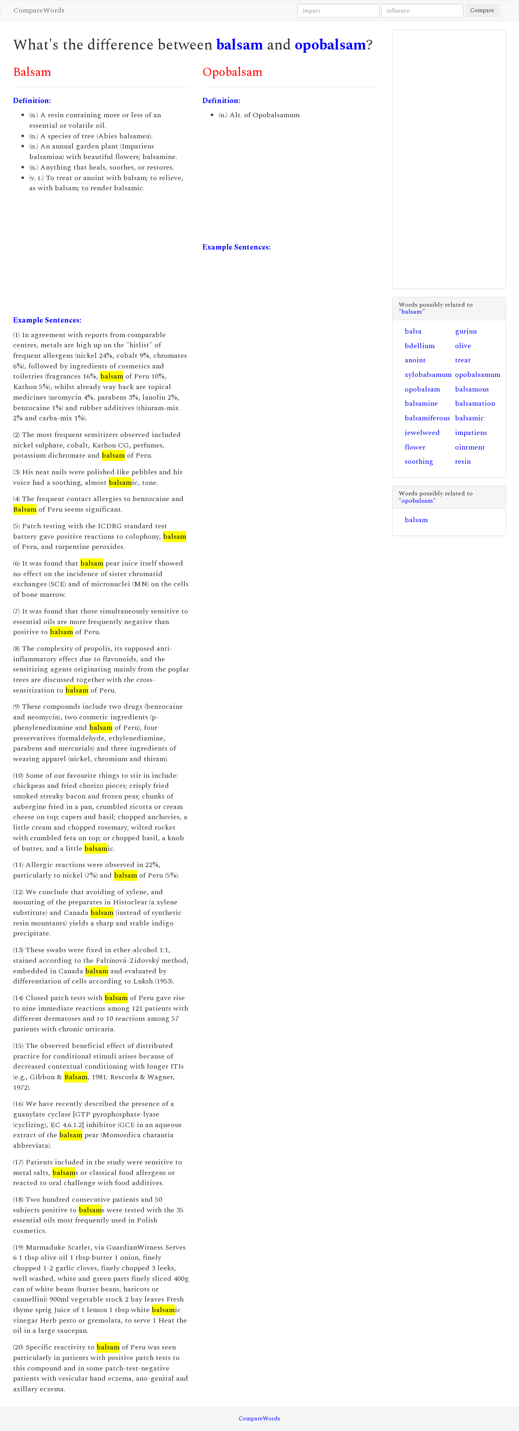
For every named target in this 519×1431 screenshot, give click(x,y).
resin (463, 461)
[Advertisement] (101, 254)
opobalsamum (477, 374)
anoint (415, 360)
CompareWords (38, 10)
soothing (419, 461)
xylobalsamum (428, 374)
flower (415, 447)
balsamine (421, 403)
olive (463, 345)
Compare (482, 10)
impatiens (471, 432)
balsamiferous (427, 418)
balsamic (469, 418)
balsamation (475, 403)
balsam (239, 45)
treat (463, 360)
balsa (413, 331)
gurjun (466, 331)
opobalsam (330, 45)
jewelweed (422, 432)
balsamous (472, 389)
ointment (470, 447)
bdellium (420, 345)
